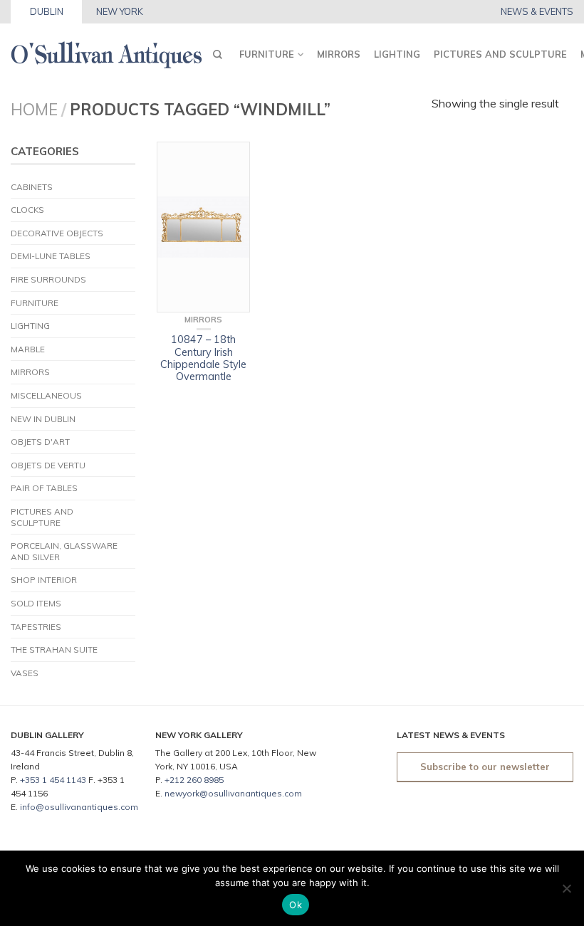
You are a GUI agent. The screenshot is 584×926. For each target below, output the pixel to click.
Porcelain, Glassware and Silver (64, 551)
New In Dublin (43, 419)
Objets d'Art (40, 441)
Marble (28, 349)
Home (34, 109)
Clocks (27, 209)
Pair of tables (44, 488)
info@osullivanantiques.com (79, 806)
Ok (295, 904)
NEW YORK (119, 11)
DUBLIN (46, 11)
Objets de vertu (48, 465)
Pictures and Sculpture (500, 54)
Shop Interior (44, 579)
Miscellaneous (46, 395)
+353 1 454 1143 (53, 779)
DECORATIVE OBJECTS (57, 233)
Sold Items (36, 603)
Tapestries (36, 626)
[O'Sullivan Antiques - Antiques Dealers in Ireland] (106, 50)
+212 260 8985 (194, 779)
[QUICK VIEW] (203, 227)
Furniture (266, 54)
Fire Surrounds (48, 279)
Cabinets (32, 186)
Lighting (397, 54)
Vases (24, 673)
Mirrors (338, 54)
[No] (566, 888)
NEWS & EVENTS (537, 11)
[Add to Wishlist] (232, 159)
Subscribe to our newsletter (485, 766)
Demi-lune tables (50, 256)
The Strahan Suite (54, 649)
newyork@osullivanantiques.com (233, 793)
